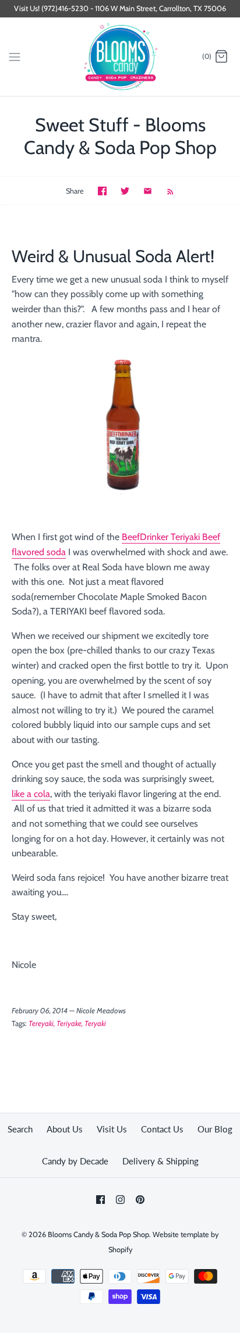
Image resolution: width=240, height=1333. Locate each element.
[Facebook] (100, 1199)
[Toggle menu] (14, 56)
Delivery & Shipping (160, 1161)
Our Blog (214, 1129)
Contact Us (162, 1129)
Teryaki (95, 1023)
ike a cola (32, 793)
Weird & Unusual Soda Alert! (113, 256)
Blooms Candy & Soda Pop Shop (98, 1234)
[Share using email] (147, 191)
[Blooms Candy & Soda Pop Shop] (120, 56)
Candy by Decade (75, 1161)
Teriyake (69, 1023)
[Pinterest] (140, 1199)
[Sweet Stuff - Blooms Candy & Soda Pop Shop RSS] (164, 190)
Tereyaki (41, 1023)
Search (20, 1129)
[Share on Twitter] (125, 191)
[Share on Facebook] (102, 191)
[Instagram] (120, 1199)
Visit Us (112, 1129)
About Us (65, 1129)
